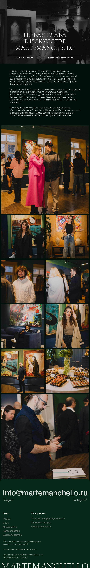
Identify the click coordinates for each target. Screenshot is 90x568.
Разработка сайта (41, 527)
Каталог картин (11, 531)
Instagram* (80, 500)
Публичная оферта (41, 523)
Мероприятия (10, 527)
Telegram (8, 500)
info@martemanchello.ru (45, 493)
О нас (6, 523)
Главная (7, 519)
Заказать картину (12, 535)
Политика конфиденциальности (48, 519)
